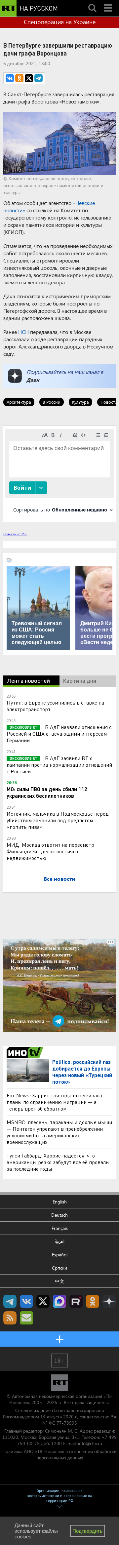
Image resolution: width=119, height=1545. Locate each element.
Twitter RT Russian (43, 1301)
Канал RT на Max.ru (59, 1301)
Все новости (59, 878)
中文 (59, 1281)
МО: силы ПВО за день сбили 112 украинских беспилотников (47, 792)
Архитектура (19, 402)
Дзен (32, 379)
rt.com (58, 1410)
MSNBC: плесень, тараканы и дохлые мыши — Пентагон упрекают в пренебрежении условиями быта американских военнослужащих (59, 1131)
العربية (59, 1241)
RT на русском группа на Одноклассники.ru (92, 1301)
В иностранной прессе (26, 1052)
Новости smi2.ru (15, 534)
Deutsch (59, 1215)
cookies (23, 1536)
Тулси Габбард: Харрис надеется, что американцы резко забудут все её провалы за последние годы (58, 1162)
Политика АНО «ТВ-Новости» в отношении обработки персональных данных (59, 1454)
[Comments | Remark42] (59, 473)
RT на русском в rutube (76, 1301)
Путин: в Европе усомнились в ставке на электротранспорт (55, 705)
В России (51, 402)
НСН (23, 331)
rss (10, 1317)
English (60, 1202)
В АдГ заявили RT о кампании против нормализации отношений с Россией (59, 764)
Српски (59, 1268)
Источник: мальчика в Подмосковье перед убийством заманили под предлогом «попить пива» (58, 820)
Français (60, 1228)
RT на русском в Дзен (109, 1301)
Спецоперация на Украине (60, 22)
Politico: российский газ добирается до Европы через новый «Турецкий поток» (82, 1071)
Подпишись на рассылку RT (26, 1317)
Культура (80, 402)
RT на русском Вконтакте (26, 1301)
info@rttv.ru (90, 1443)
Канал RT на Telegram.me (10, 1301)
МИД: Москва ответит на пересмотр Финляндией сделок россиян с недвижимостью (50, 851)
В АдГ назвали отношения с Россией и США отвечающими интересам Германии (59, 733)
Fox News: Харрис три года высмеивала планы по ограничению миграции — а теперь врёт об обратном (54, 1102)
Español (59, 1254)
